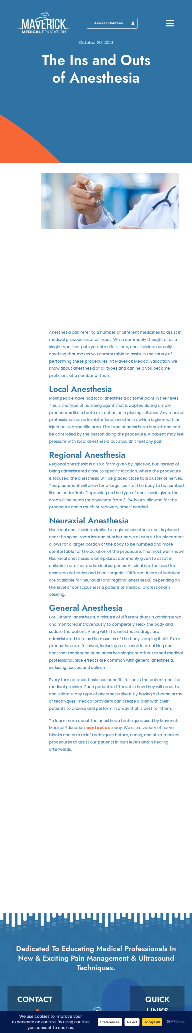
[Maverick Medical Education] (43, 14)
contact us (98, 728)
